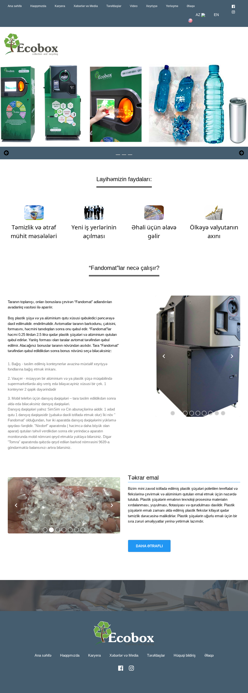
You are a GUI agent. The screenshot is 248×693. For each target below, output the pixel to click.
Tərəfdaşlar (113, 6)
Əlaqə (191, 6)
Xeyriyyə (151, 6)
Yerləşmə (172, 6)
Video (134, 6)
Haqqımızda (38, 6)
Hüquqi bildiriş (185, 655)
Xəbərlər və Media (86, 6)
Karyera (60, 6)
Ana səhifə (15, 6)
